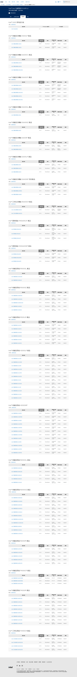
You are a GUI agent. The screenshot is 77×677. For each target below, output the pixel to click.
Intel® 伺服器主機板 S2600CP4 (16, 88)
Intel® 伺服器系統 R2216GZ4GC (16, 529)
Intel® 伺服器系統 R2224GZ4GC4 (16, 508)
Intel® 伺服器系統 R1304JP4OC (16, 332)
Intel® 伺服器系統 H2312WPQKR (16, 434)
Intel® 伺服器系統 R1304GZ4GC (16, 306)
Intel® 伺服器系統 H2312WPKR (16, 420)
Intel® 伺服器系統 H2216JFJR (16, 379)
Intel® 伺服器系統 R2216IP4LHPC (16, 552)
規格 (10, 16)
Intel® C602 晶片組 (14, 28)
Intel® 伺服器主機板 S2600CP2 (16, 85)
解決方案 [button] (13, 1)
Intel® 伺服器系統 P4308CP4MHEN (17, 578)
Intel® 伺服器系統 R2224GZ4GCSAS (17, 519)
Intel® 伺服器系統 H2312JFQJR (16, 390)
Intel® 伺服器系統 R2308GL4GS (16, 478)
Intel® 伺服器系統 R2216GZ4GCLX (17, 533)
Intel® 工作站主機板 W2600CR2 (16, 209)
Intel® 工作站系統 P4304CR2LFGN (17, 642)
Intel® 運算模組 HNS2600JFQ (16, 229)
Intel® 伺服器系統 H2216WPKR (16, 413)
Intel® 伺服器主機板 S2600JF (16, 164)
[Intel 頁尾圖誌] (11, 667)
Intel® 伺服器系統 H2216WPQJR (16, 445)
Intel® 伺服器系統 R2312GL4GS (16, 482)
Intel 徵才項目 (49, 662)
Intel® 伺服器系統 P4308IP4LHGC (16, 612)
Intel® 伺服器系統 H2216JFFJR (16, 397)
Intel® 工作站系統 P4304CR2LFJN (16, 638)
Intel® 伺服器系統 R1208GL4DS (16, 280)
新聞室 (40, 662)
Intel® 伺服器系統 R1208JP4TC (16, 328)
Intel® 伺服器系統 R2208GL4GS (16, 475)
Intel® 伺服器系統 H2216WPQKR (16, 416)
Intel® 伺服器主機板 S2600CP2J (16, 96)
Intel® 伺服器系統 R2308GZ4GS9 (16, 497)
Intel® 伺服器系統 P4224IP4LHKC (16, 619)
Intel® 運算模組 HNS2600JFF (16, 238)
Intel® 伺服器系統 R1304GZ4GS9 (16, 299)
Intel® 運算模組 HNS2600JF (15, 233)
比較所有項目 (13, 24)
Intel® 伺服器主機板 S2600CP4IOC (17, 99)
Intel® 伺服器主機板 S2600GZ (16, 130)
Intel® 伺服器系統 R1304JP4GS (16, 339)
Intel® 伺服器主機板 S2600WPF (16, 194)
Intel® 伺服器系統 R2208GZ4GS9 (16, 504)
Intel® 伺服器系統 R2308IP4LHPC (16, 559)
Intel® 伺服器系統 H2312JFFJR (16, 394)
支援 (27, 16)
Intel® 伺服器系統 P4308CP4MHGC (17, 580)
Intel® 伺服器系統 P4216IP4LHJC (16, 601)
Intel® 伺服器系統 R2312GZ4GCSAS (17, 522)
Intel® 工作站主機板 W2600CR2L (16, 213)
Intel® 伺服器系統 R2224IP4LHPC (16, 548)
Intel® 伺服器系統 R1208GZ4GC (16, 309)
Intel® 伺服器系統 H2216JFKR (16, 365)
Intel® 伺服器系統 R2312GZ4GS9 (16, 501)
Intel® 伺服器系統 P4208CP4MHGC (17, 583)
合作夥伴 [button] (22, 1)
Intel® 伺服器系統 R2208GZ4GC (16, 526)
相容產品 (23, 16)
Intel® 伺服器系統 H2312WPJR (16, 441)
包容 (27, 662)
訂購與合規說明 (16, 16)
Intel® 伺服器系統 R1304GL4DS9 (16, 276)
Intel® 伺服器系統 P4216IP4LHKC (16, 623)
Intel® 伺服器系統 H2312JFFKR (16, 372)
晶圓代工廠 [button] (27, 1)
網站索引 (44, 662)
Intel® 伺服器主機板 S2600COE (16, 66)
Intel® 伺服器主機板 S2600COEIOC (17, 69)
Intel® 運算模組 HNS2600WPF (16, 261)
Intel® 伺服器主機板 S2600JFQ (16, 168)
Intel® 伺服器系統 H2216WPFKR (16, 427)
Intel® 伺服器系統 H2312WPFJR (16, 449)
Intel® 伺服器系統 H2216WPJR (16, 438)
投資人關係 (31, 662)
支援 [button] (9, 1)
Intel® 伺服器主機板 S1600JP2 (16, 43)
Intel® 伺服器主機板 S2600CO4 (16, 62)
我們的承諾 (23, 662)
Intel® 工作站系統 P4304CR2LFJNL (17, 645)
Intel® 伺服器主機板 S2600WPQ (16, 190)
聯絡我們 (36, 662)
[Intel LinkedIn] (20, 666)
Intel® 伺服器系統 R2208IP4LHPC (16, 563)
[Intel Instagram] (22, 666)
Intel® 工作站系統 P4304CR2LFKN (17, 649)
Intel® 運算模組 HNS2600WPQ (16, 257)
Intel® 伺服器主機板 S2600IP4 (16, 145)
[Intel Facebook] (17, 666)
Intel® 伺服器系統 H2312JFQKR (16, 362)
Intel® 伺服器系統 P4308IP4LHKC (16, 598)
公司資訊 (18, 662)
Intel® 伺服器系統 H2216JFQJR (16, 383)
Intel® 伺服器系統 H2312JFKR (16, 358)
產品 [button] (6, 1)
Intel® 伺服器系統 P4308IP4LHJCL (17, 616)
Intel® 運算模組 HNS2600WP (16, 254)
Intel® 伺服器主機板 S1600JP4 (16, 47)
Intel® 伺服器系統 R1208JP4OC (16, 335)
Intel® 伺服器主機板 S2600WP (16, 187)
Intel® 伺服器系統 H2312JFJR (16, 387)
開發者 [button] (18, 1)
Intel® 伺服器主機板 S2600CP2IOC (17, 92)
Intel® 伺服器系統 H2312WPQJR (16, 431)
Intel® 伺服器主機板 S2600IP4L (16, 149)
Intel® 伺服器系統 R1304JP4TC (16, 325)
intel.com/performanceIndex (21, 671)
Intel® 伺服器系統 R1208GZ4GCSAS (17, 302)
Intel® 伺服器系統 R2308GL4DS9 (16, 471)
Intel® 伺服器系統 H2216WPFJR (16, 452)
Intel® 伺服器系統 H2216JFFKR (16, 376)
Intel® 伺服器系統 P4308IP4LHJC (16, 609)
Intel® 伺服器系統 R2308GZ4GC (16, 515)
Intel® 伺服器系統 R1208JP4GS (16, 343)
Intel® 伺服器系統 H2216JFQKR (16, 369)
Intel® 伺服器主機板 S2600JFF (16, 171)
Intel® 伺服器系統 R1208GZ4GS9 (16, 295)
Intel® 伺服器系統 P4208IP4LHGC (16, 605)
